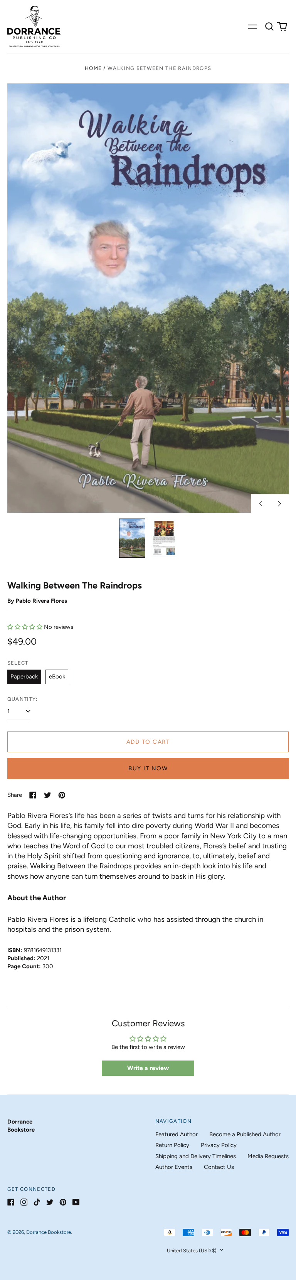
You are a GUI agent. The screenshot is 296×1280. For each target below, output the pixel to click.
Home (93, 68)
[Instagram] (24, 1202)
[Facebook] (11, 1202)
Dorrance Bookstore (48, 1232)
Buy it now (148, 768)
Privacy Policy (219, 1145)
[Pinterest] (63, 1202)
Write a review (148, 1068)
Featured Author (176, 1134)
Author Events (173, 1167)
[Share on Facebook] (33, 795)
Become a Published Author (245, 1134)
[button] (269, 26)
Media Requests (268, 1156)
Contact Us (219, 1167)
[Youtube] (76, 1202)
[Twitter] (50, 1202)
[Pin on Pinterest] (62, 795)
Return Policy (172, 1145)
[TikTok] (36, 1202)
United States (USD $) (192, 1250)
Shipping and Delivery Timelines (195, 1156)
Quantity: (22, 699)
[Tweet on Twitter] (47, 795)
